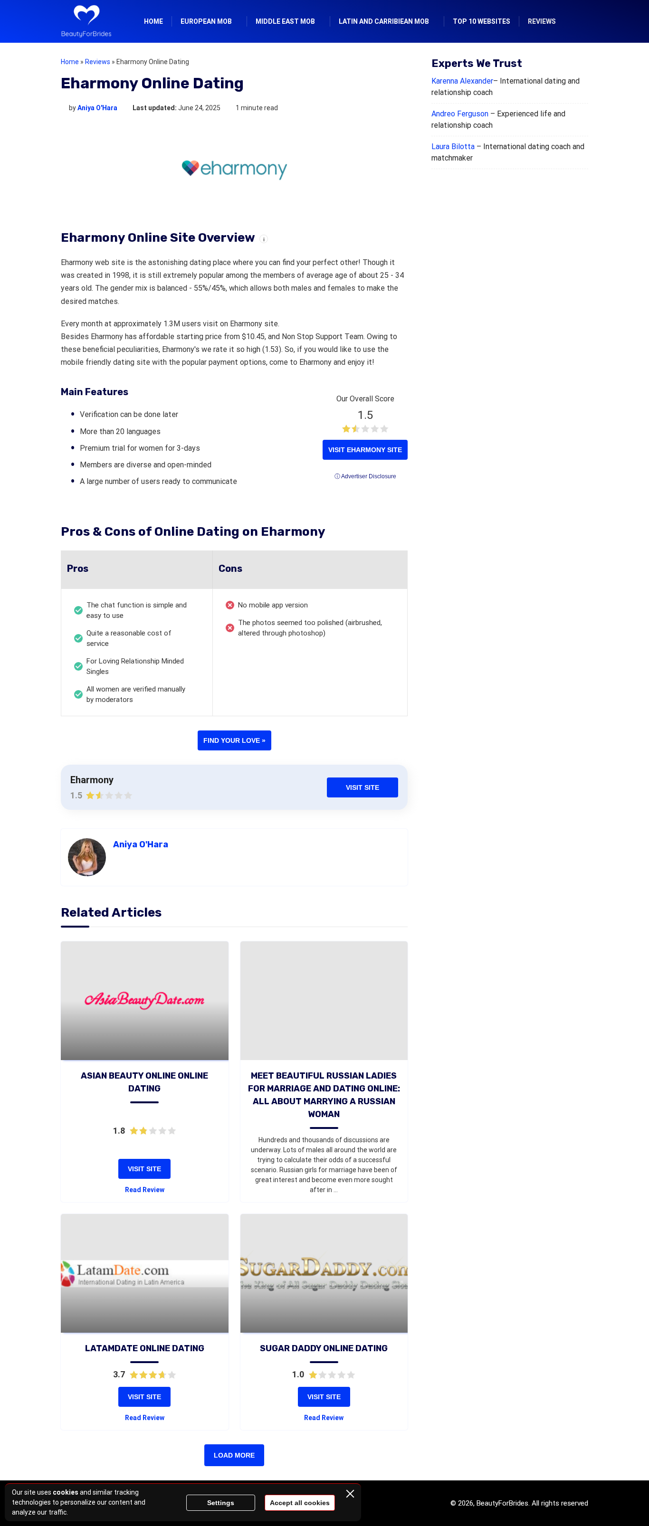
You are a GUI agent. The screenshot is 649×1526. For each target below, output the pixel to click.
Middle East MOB (285, 21)
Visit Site (362, 787)
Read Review (144, 1190)
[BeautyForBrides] (86, 21)
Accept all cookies (300, 1503)
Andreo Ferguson (459, 113)
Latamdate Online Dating (144, 1348)
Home (153, 21)
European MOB (206, 21)
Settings (220, 1503)
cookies (65, 1492)
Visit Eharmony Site (365, 450)
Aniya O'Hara (97, 108)
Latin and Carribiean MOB (384, 21)
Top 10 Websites (481, 21)
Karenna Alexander (462, 80)
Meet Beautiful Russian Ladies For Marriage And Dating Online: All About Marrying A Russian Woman (324, 1095)
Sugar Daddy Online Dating (324, 1348)
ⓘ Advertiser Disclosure (365, 476)
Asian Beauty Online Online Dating (144, 1082)
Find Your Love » (234, 740)
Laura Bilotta (453, 146)
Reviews (542, 21)
